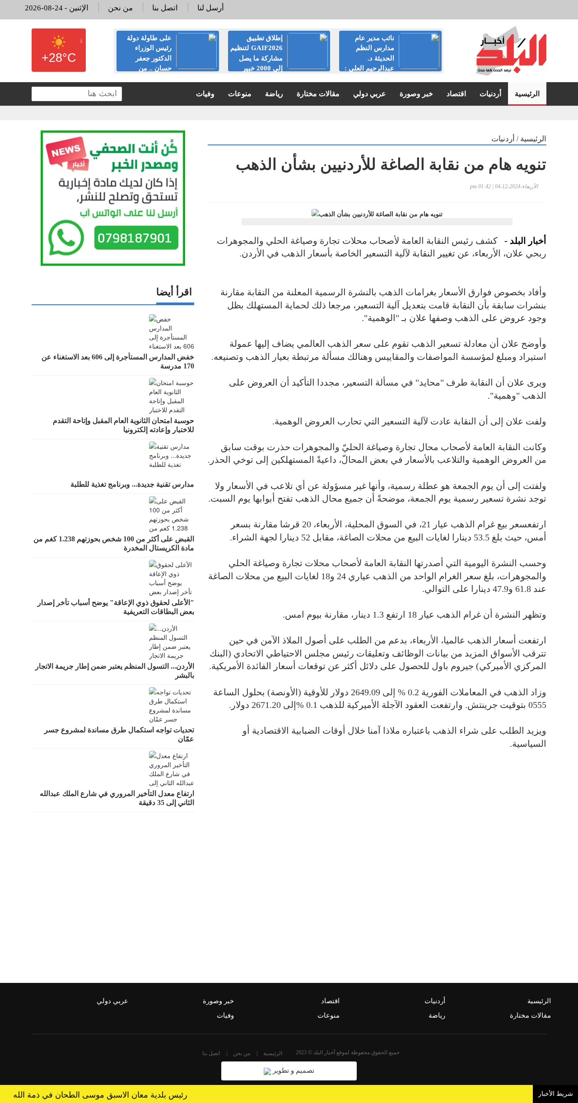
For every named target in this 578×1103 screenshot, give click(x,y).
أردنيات (490, 94)
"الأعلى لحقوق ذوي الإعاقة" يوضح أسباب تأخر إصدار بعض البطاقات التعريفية (115, 607)
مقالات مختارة (318, 94)
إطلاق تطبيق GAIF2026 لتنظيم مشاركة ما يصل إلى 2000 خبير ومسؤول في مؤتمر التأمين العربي (279, 58)
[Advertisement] (377, 856)
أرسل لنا (210, 8)
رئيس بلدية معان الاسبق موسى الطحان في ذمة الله (113, 1094)
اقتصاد (456, 94)
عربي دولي (369, 94)
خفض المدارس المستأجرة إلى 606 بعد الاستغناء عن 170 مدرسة (118, 361)
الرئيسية (527, 94)
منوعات (240, 94)
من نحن (120, 8)
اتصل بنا (165, 8)
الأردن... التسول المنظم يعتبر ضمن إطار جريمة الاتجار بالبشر (114, 670)
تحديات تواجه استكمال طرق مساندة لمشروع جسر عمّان (119, 734)
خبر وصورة (416, 94)
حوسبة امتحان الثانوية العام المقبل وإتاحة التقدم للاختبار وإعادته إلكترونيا (123, 425)
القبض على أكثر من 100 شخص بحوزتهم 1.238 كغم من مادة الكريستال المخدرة (113, 543)
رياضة (274, 94)
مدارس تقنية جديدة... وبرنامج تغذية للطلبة (132, 484)
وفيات (205, 94)
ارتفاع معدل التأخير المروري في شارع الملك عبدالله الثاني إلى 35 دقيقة (117, 798)
